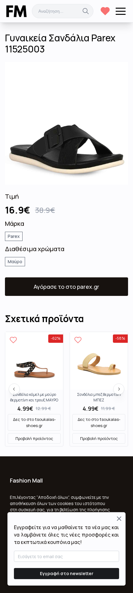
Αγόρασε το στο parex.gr (66, 286)
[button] (120, 11)
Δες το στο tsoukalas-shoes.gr (34, 422)
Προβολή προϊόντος (34, 438)
